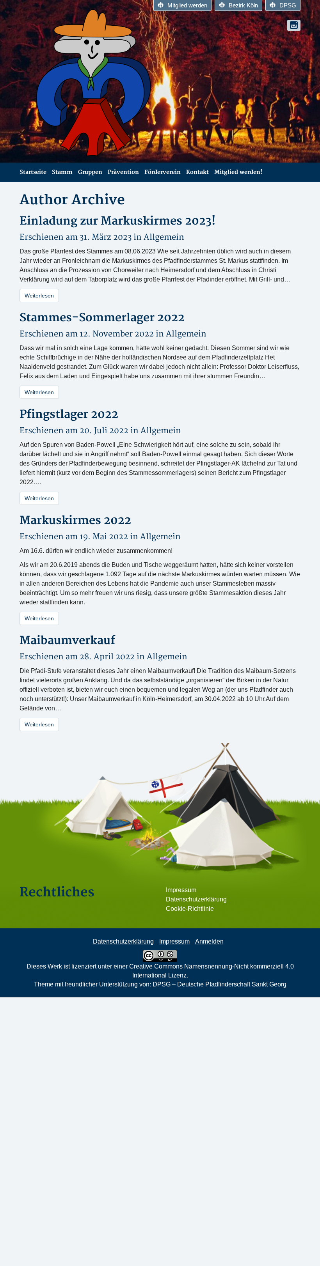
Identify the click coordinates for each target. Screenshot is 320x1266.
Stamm (62, 172)
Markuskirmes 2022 (75, 521)
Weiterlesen (39, 295)
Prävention (123, 172)
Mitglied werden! (238, 172)
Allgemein (164, 237)
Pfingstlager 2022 (69, 414)
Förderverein (162, 172)
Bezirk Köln (243, 5)
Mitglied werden (187, 5)
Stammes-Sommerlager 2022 (102, 318)
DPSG (287, 5)
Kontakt (197, 172)
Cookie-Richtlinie (190, 908)
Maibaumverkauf (67, 641)
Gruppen (90, 172)
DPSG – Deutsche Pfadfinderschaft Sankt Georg (219, 984)
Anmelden (209, 941)
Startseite (33, 172)
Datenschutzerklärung (196, 899)
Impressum (181, 890)
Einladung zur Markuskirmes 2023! (117, 221)
